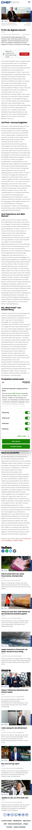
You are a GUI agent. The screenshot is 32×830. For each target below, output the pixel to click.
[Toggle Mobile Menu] (29, 2)
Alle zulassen (16, 441)
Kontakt (9, 827)
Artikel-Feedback (20, 827)
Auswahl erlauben (16, 446)
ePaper (25, 824)
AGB (5, 824)
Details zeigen (22, 436)
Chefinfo (6, 21)
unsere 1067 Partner (14, 393)
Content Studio (6, 821)
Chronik (5, 570)
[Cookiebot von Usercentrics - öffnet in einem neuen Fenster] (22, 382)
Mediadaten (17, 821)
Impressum (27, 821)
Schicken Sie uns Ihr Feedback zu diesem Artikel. (16, 539)
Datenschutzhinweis (15, 824)
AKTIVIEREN (24, 54)
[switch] (27, 418)
